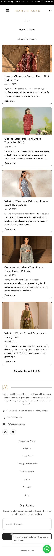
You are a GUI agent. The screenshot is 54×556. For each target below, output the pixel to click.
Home (22, 29)
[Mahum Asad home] (5, 387)
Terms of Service (27, 471)
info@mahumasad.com (16, 424)
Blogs (27, 494)
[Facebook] (5, 432)
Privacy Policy (27, 455)
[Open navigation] (7, 10)
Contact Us (27, 487)
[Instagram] (13, 432)
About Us (27, 448)
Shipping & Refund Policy (27, 463)
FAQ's (27, 479)
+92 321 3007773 (14, 417)
